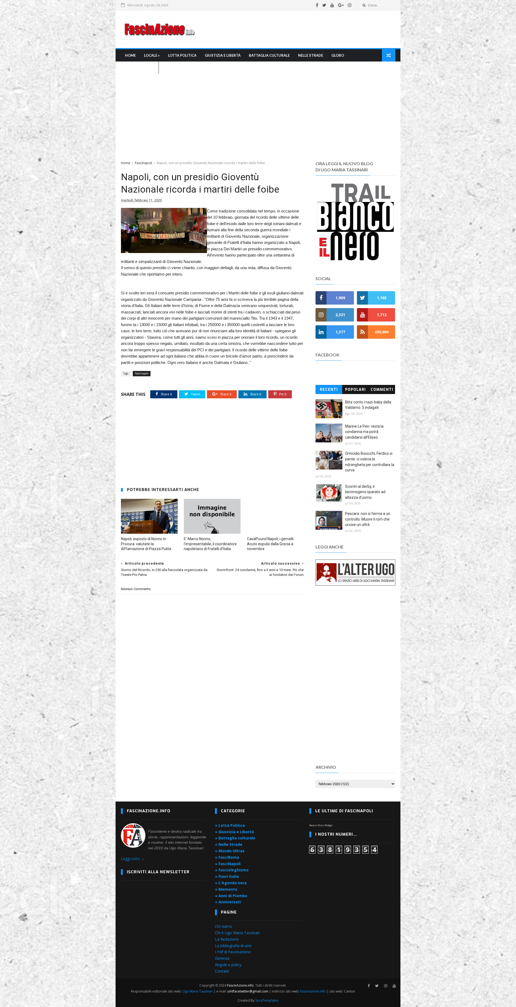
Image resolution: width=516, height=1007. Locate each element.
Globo (337, 55)
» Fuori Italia (227, 876)
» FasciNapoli (228, 863)
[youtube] (332, 5)
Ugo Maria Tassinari (197, 991)
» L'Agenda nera (231, 882)
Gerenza (222, 958)
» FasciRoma (227, 857)
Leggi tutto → (133, 858)
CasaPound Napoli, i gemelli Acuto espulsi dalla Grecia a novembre (270, 544)
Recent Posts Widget (321, 825)
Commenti (382, 389)
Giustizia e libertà (223, 55)
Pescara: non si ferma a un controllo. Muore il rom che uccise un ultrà (367, 519)
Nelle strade (310, 55)
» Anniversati (228, 901)
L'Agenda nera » (140, 68)
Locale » (152, 55)
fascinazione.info (313, 991)
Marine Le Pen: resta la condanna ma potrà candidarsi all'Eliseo (364, 431)
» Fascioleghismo (232, 869)
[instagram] (350, 5)
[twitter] (324, 5)
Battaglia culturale (269, 55)
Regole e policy (228, 964)
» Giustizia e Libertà (234, 831)
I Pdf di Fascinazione (233, 951)
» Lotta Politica (230, 825)
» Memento (226, 889)
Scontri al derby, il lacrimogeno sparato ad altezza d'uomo (365, 492)
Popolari (355, 389)
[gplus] (341, 5)
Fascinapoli (143, 163)
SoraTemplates (266, 1000)
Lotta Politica (182, 55)
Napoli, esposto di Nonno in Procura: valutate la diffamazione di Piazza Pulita (146, 544)
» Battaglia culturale (235, 837)
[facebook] (317, 5)
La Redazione (227, 939)
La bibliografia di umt (233, 945)
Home (130, 55)
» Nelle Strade (228, 844)
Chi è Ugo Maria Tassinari (237, 932)
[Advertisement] (297, 29)
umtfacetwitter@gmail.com (248, 991)
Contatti (222, 971)
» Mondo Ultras (230, 850)
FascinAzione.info (240, 985)
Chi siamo (223, 926)
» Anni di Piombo (231, 895)
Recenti (329, 389)
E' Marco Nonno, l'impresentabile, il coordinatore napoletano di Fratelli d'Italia (210, 544)
